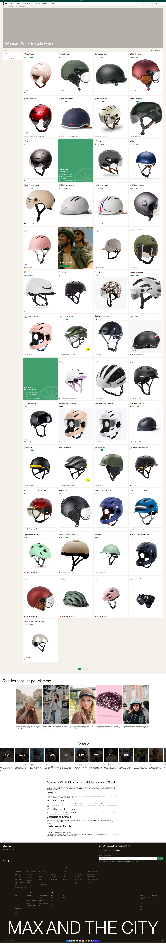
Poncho (40, 874)
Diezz (16, 913)
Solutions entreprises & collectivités (144, 898)
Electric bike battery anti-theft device (80, 882)
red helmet (88, 821)
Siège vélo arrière (90, 874)
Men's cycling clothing (43, 871)
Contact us (142, 903)
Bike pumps (65, 879)
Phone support (65, 869)
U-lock (76, 869)
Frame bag (29, 878)
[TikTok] (8, 861)
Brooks (28, 897)
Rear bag (28, 883)
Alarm (64, 876)
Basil (40, 905)
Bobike (52, 902)
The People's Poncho (43, 902)
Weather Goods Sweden (31, 900)
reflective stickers (66, 873)
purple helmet (96, 821)
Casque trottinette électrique (20, 887)
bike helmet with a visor (69, 805)
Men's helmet (17, 873)
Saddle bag (29, 877)
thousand (16, 897)
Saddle (52, 873)
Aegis (16, 902)
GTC (152, 897)
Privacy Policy (154, 895)
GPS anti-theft (77, 883)
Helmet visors (65, 877)
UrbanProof (29, 906)
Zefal (52, 903)
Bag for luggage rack (31, 874)
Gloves (40, 879)
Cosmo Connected (18, 905)
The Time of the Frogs (43, 895)
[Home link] (7, 3)
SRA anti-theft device (79, 874)
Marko (16, 895)
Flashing (52, 877)
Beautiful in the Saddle (31, 905)
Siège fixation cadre (90, 876)
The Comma (29, 902)
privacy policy (128, 861)
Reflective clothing (42, 884)
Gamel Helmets (18, 908)
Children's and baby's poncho (92, 879)
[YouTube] (5, 861)
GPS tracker (65, 874)
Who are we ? (142, 894)
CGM (16, 894)
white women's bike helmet (76, 787)
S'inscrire (160, 858)
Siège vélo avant (90, 873)
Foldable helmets (18, 879)
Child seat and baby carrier (92, 871)
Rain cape (40, 876)
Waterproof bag (30, 880)
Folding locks (77, 876)
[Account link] (160, 3)
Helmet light (53, 876)
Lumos (16, 911)
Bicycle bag (29, 869)
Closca (16, 914)
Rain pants (41, 877)
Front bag (28, 882)
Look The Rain (41, 898)
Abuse (16, 900)
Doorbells (65, 871)
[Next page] (86, 669)
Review (16, 910)
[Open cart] (162, 3)
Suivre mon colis (3, 0)
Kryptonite (65, 894)
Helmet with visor (18, 874)
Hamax (52, 905)
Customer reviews (143, 904)
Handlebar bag (29, 875)
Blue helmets (69, 812)
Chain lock (77, 871)
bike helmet (77, 796)
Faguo (28, 898)
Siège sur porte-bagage (91, 877)
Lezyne (52, 897)
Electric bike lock (78, 879)
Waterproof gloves (42, 881)
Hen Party (40, 900)
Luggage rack (53, 874)
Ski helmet (17, 884)
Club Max (141, 909)
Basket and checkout (55, 869)
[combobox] (148, 3)
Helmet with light (18, 876)
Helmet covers (65, 881)
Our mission (142, 895)
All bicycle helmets (18, 869)
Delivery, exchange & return (145, 899)
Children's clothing (90, 881)
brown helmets (87, 812)
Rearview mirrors (54, 879)
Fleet (40, 897)
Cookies (14, 940)
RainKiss (40, 894)
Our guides (142, 906)
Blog (141, 907)
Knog (52, 895)
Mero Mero (29, 895)
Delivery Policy (155, 894)
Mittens (40, 885)
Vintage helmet (17, 881)
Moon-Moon (160, 940)
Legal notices (154, 898)
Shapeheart (53, 894)
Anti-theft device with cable (80, 873)
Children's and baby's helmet (20, 882)
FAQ (140, 901)
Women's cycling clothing (43, 869)
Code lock (77, 877)
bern (15, 903)
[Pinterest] (11, 861)
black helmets (76, 812)
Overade (16, 906)
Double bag (29, 885)
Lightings (52, 871)
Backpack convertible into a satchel (32, 872)
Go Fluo (28, 903)
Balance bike (89, 882)
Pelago (52, 898)
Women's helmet (18, 871)
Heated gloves (41, 882)
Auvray (64, 897)
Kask (16, 898)
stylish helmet (55, 797)
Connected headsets (19, 877)
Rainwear (40, 873)
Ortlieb (28, 894)
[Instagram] (3, 861)
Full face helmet (18, 885)
